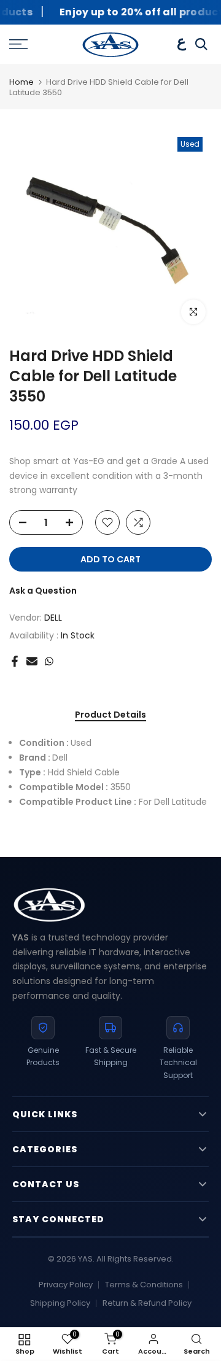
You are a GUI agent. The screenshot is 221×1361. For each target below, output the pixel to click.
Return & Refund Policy (147, 1303)
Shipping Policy (60, 1303)
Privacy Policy (66, 1284)
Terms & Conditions (144, 1284)
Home (21, 82)
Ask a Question (43, 590)
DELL (53, 617)
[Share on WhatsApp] (49, 661)
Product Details (110, 715)
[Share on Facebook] (14, 661)
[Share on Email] (31, 661)
